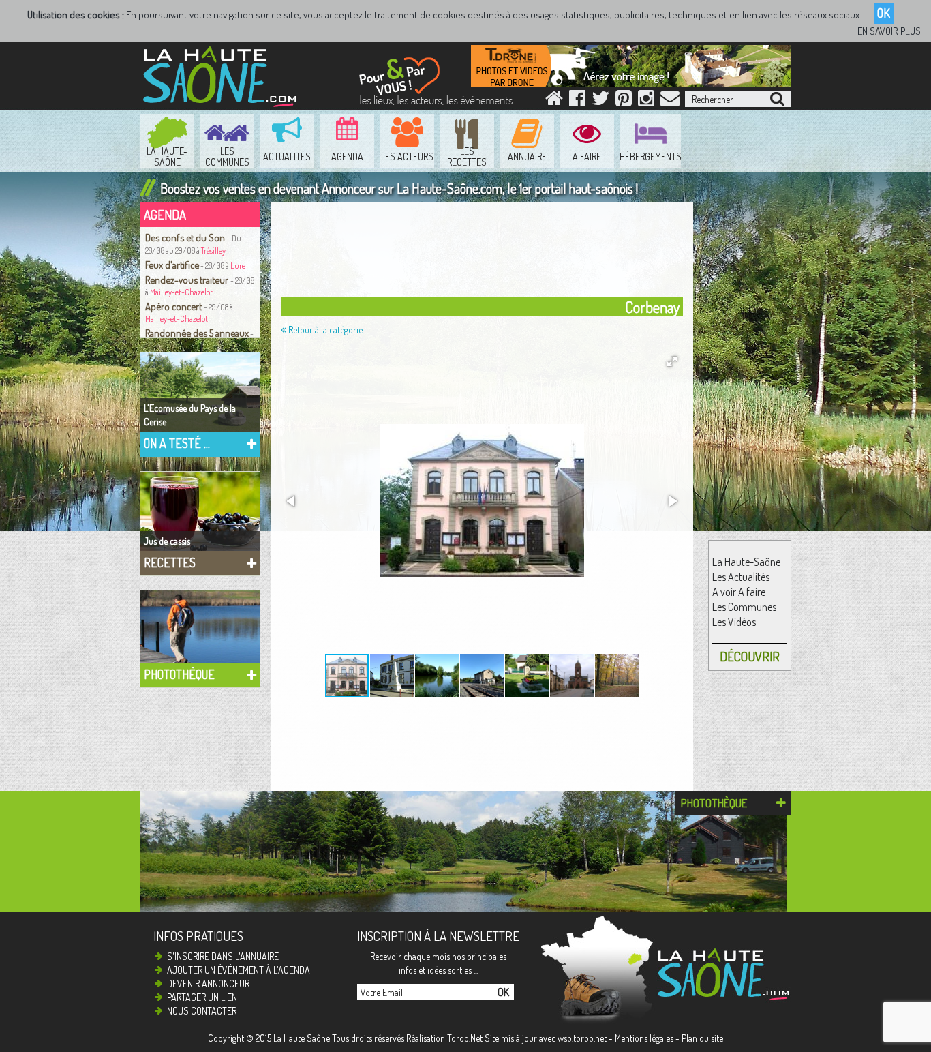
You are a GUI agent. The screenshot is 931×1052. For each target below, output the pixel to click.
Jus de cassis (167, 541)
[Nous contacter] (670, 101)
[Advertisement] (485, 253)
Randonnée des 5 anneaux (197, 333)
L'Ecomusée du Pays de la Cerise (190, 414)
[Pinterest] (623, 101)
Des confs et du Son (186, 237)
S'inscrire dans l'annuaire (223, 956)
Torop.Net (465, 1038)
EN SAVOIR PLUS (889, 31)
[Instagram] (646, 101)
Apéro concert (174, 306)
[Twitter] (600, 101)
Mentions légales (644, 1038)
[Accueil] (554, 101)
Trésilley (213, 250)
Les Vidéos (734, 622)
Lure (237, 265)
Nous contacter (201, 1011)
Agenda (165, 214)
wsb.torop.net (582, 1038)
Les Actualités (740, 577)
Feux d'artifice (172, 264)
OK (883, 12)
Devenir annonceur (208, 983)
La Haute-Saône (746, 562)
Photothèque (179, 674)
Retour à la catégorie (324, 329)
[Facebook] (577, 101)
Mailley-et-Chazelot (181, 292)
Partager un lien (202, 997)
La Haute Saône (301, 1038)
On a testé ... (177, 443)
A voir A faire (738, 592)
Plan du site (702, 1038)
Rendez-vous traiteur (187, 279)
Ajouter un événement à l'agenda (238, 970)
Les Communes (744, 607)
